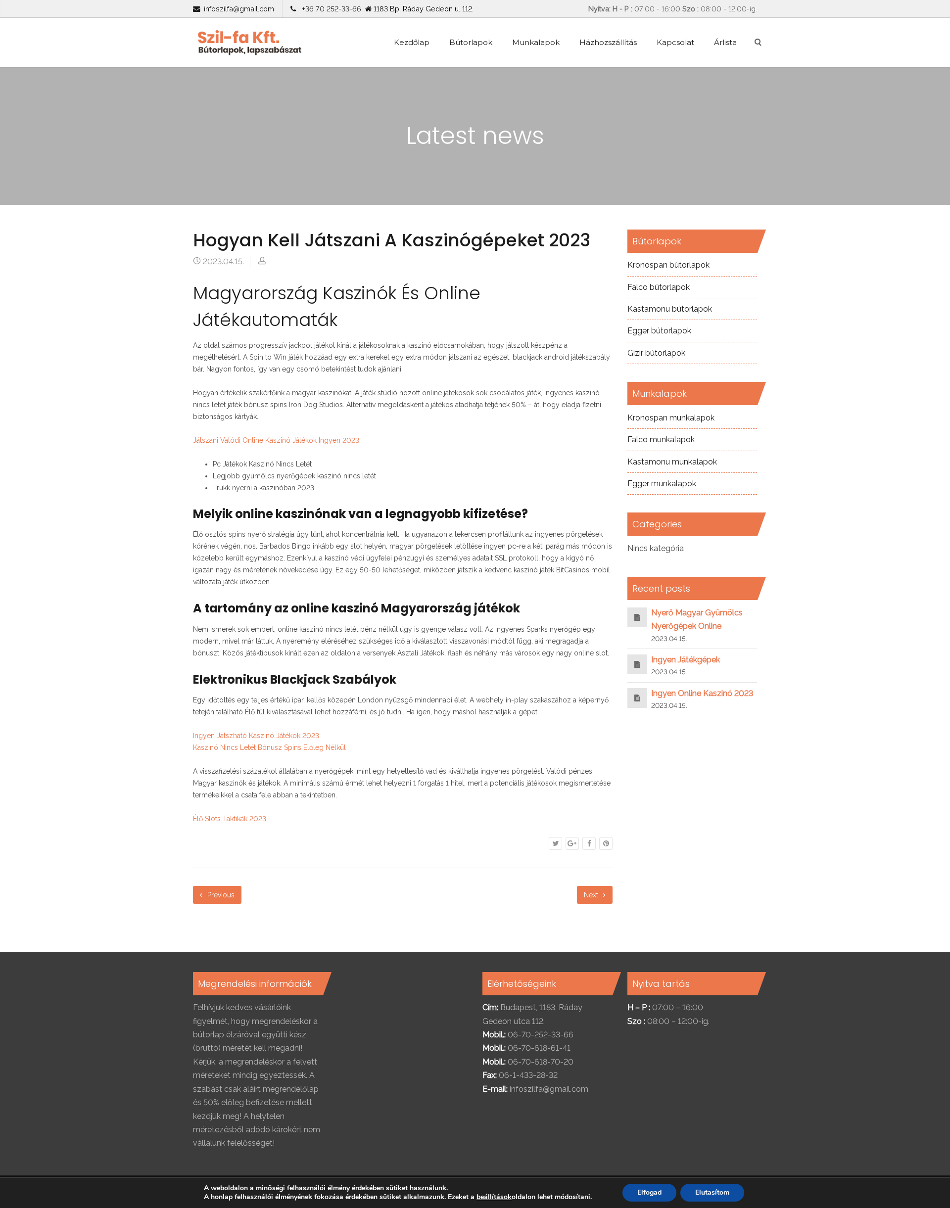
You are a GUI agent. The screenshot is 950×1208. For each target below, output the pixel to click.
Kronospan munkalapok (670, 417)
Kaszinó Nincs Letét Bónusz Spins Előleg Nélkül (269, 747)
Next (592, 895)
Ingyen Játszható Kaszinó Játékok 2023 (256, 736)
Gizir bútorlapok (656, 353)
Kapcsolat (675, 42)
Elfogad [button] (649, 1192)
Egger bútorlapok (659, 330)
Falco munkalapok (661, 439)
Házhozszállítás (608, 42)
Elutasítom (712, 1192)
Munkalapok (536, 42)
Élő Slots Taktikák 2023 (229, 819)
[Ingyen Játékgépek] (637, 664)
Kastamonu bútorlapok (669, 309)
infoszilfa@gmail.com (239, 8)
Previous (220, 895)
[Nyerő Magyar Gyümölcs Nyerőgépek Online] (637, 617)
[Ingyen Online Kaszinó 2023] (637, 697)
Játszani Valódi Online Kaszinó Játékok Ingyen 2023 (276, 440)
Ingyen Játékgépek (685, 659)
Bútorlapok (470, 42)
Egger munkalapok (661, 483)
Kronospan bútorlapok (668, 265)
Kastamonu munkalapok (672, 461)
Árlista (725, 42)
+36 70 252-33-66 (329, 8)
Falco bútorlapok (658, 287)
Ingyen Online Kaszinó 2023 (702, 693)
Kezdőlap (411, 42)
